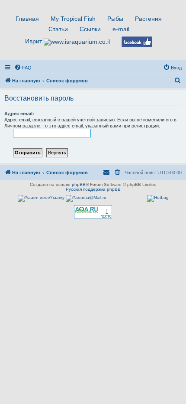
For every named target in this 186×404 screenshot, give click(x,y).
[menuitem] (23, 67)
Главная (27, 18)
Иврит (33, 41)
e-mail (120, 29)
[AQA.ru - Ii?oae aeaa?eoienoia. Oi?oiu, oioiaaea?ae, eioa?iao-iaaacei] (93, 211)
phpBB (79, 184)
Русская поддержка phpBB (93, 189)
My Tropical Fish (73, 18)
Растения (148, 18)
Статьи (58, 29)
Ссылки (90, 29)
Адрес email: (19, 113)
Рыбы (115, 18)
